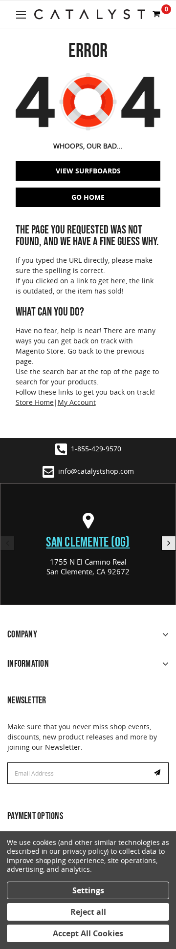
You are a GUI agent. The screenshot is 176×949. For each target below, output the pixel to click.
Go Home (88, 197)
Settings (88, 890)
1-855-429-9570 (96, 448)
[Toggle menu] (20, 14)
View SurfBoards (88, 170)
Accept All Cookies (88, 933)
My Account (77, 402)
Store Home (35, 402)
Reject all (88, 912)
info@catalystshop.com (96, 471)
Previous (7, 543)
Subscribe (158, 773)
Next (168, 543)
